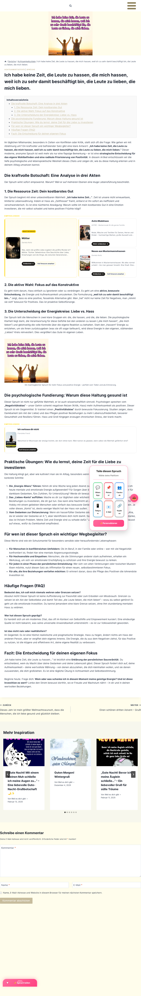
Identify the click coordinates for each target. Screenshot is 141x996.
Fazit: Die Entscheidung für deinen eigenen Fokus (38, 133)
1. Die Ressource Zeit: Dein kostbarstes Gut (38, 107)
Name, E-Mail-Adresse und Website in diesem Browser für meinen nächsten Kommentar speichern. (52, 892)
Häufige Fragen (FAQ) (23, 129)
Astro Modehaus (100, 221)
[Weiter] (133, 774)
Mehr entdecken (100, 244)
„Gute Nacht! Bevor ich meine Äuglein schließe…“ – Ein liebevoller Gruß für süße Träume (116, 781)
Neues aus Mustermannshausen (108, 251)
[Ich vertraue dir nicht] (70, 440)
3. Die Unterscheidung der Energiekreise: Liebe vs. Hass (45, 115)
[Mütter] (41, 248)
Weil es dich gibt (18, 799)
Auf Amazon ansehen (45, 264)
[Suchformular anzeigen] (70, 5)
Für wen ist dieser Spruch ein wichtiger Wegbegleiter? (41, 126)
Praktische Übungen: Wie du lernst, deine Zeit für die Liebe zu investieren (52, 122)
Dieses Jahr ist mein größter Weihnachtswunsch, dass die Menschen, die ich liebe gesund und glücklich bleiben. (32, 709)
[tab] (65, 812)
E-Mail (77, 885)
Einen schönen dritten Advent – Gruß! (120, 707)
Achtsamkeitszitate (14, 69)
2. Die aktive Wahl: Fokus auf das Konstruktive (39, 111)
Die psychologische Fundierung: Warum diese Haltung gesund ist (47, 118)
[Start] (5, 61)
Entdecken (28, 264)
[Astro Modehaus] (107, 233)
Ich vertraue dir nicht (28, 429)
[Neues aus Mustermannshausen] (107, 263)
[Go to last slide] (8, 774)
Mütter (26, 238)
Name (5, 885)
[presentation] (23, 752)
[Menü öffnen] (131, 5)
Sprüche (31, 69)
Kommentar (8, 847)
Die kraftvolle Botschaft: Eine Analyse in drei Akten (39, 103)
